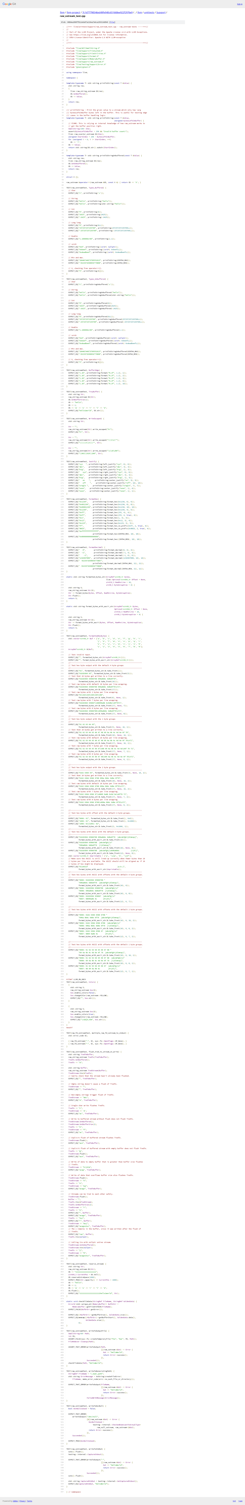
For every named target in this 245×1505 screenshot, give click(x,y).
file (112, 22)
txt (234, 1501)
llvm (62, 12)
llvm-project (73, 12)
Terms (29, 1501)
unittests (149, 12)
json (240, 1501)
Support (161, 12)
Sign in (239, 4)
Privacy (22, 1501)
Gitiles (15, 1501)
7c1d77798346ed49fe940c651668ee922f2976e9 (107, 12)
